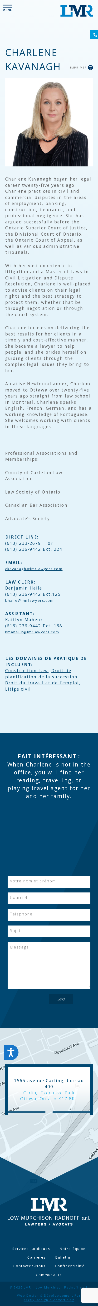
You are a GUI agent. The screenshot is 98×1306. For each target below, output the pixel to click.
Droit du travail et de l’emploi (42, 683)
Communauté (49, 1274)
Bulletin (63, 1257)
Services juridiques (31, 1248)
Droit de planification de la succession (41, 674)
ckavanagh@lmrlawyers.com (34, 568)
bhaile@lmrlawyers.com (29, 600)
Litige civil (18, 689)
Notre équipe (72, 1248)
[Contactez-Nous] (94, 34)
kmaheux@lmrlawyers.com (32, 632)
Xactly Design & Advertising (49, 1300)
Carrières (36, 1257)
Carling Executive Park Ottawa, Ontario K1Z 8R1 (49, 1096)
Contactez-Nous (29, 1266)
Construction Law (26, 670)
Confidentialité (70, 1266)
